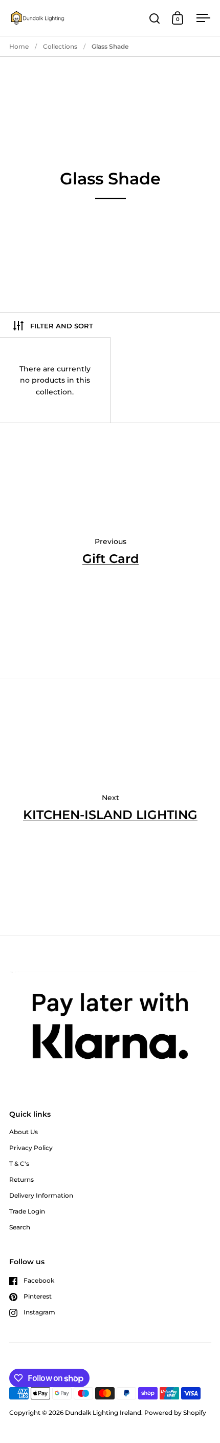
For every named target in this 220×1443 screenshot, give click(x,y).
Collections (60, 46)
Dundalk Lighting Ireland (103, 1412)
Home (19, 46)
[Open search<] (154, 18)
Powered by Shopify (175, 1412)
